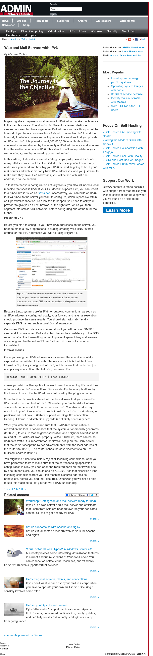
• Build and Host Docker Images (123, 160)
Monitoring (128, 31)
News (5, 20)
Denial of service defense (127, 94)
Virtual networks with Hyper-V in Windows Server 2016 (60, 549)
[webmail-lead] (51, 87)
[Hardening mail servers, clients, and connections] (14, 582)
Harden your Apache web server (46, 605)
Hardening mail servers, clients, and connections (56, 579)
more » (94, 519)
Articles (21, 20)
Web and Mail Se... (30, 39)
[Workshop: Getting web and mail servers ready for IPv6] (14, 507)
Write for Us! (127, 20)
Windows (96, 31)
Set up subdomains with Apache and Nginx (53, 527)
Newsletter (8, 25)
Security (112, 31)
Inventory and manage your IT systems (125, 80)
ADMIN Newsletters (133, 47)
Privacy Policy (73, 646)
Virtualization (56, 31)
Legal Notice (74, 643)
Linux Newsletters (132, 51)
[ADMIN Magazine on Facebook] (136, 39)
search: (53, 4)
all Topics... (32, 35)
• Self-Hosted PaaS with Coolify (122, 156)
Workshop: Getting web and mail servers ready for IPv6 (61, 501)
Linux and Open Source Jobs (124, 55)
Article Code (5, 645)
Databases (13, 35)
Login (143, 39)
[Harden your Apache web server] (14, 609)
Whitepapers (103, 20)
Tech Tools (41, 20)
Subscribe (63, 20)
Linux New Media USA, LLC (123, 653)
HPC (72, 31)
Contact (4, 648)
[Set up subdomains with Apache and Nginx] (14, 530)
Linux (82, 31)
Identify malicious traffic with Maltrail (125, 100)
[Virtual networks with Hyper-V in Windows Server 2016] (14, 553)
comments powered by (23, 635)
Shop (26, 25)
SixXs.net (44, 193)
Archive (82, 20)
